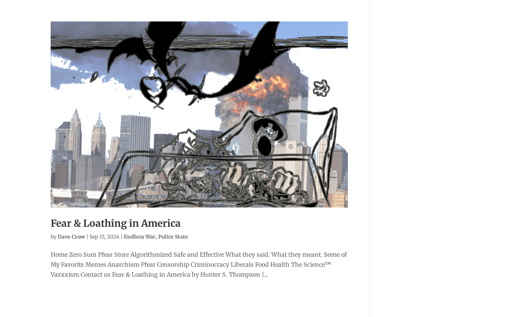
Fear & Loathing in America (116, 223)
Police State (173, 236)
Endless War (140, 236)
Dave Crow (71, 236)
